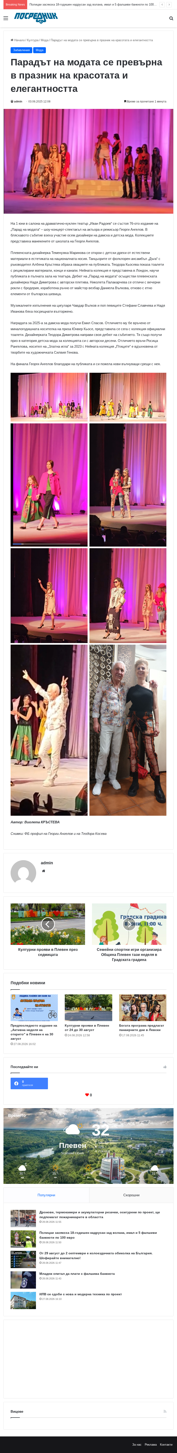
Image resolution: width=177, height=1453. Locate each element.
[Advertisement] (88, 1359)
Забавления (21, 50)
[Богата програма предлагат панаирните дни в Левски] (142, 1007)
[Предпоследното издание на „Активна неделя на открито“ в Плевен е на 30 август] (34, 1007)
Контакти (166, 1444)
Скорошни (131, 1195)
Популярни (46, 1195)
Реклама (151, 1444)
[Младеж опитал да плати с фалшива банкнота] (23, 1280)
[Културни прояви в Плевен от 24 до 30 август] (88, 1007)
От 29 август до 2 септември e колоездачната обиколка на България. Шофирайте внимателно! (96, 4)
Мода (44, 40)
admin (18, 101)
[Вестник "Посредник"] (36, 18)
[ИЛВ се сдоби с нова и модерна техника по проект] (23, 1300)
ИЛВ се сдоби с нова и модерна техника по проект (80, 1294)
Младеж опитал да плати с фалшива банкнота (77, 1273)
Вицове (17, 1411)
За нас (137, 1444)
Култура (32, 40)
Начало (19, 40)
